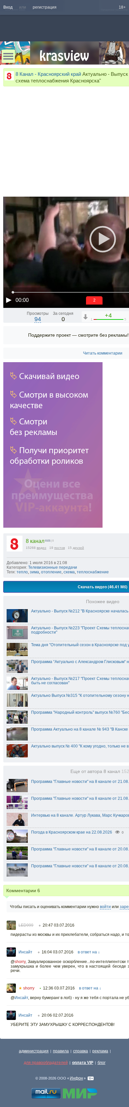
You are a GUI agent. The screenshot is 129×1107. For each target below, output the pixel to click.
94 (37, 319)
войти (105, 906)
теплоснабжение (93, 572)
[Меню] (8, 56)
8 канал (35, 541)
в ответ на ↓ (89, 952)
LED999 (26, 925)
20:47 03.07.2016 (58, 925)
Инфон (76, 1078)
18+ (122, 7)
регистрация (45, 7)
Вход (8, 7)
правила (61, 1051)
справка (80, 1051)
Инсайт (25, 952)
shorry (20, 961)
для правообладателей (46, 1062)
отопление (51, 572)
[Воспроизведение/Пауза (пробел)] (9, 300)
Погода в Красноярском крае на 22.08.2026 (71, 832)
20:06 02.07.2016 (57, 1015)
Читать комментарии (102, 353)
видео (41, 548)
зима (34, 572)
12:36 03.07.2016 (59, 988)
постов (59, 548)
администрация (34, 1051)
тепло (22, 572)
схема (69, 572)
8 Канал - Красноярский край (48, 74)
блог (102, 1062)
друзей (78, 548)
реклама (100, 1051)
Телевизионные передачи (52, 567)
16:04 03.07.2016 (57, 952)
